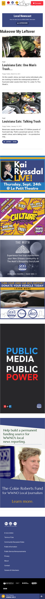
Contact (7, 565)
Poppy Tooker (6, 74)
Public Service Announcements (15, 551)
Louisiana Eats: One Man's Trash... (19, 67)
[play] (3, 596)
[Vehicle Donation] (22, 300)
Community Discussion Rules (14, 542)
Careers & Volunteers (11, 570)
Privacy (6, 556)
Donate (38, 3)
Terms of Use (9, 537)
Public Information (10, 547)
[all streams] (42, 596)
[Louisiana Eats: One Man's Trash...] (21, 46)
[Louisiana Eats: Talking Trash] (21, 103)
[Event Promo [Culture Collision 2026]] (22, 216)
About (6, 561)
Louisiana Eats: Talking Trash (21, 121)
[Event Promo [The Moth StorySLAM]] (22, 258)
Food (3, 62)
